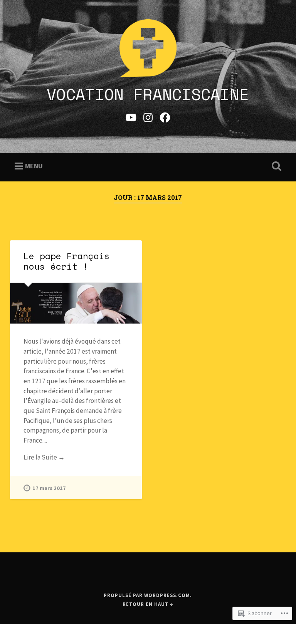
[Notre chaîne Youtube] (131, 116)
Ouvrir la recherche (275, 166)
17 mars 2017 (49, 488)
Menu (34, 165)
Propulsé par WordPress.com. (148, 595)
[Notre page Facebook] (165, 116)
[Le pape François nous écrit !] (76, 303)
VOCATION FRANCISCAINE (148, 94)
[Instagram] (148, 116)
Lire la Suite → (44, 457)
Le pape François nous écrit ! (67, 261)
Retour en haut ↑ (148, 604)
